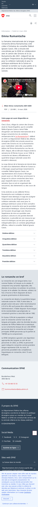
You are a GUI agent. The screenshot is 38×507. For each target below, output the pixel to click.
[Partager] (35, 23)
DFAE (8, 16)
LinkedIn (18, 441)
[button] (35, 433)
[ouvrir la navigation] (35, 16)
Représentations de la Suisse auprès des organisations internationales (17, 469)
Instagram (25, 437)
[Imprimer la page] (31, 23)
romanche (6, 120)
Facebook (7, 437)
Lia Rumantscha (21, 136)
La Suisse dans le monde (11, 462)
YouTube (7, 441)
